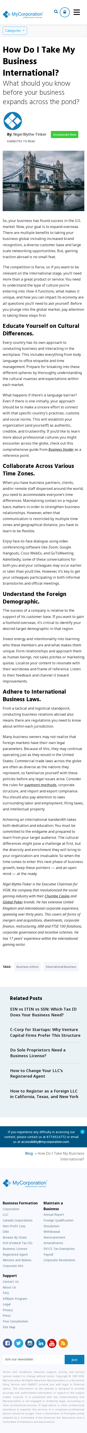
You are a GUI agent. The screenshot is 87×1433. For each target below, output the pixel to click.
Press (7, 1315)
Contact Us (11, 1281)
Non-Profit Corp (14, 1226)
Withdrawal (52, 1231)
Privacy (8, 1310)
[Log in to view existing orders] (65, 12)
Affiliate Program (15, 1298)
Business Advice (27, 967)
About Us (9, 1287)
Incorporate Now (64, 135)
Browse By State (15, 1237)
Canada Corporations (18, 1220)
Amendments (53, 1243)
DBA (6, 1231)
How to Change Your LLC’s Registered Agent (36, 1073)
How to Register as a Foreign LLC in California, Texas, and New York (44, 1093)
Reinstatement (54, 1237)
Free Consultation (15, 1321)
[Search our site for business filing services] (56, 12)
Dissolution (51, 1226)
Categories (13, 30)
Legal (6, 1304)
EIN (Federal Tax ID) (17, 1243)
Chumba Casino (57, 896)
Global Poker (13, 902)
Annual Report (54, 1214)
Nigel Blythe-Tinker (30, 134)
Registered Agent (15, 1254)
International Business (61, 967)
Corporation (11, 1209)
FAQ (6, 1293)
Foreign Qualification (58, 1220)
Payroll (48, 1254)
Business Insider (61, 449)
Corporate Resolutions (59, 1260)
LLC (5, 1214)
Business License (15, 1249)
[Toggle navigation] (76, 12)
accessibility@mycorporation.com (45, 1142)
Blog (29, 1153)
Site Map (9, 1327)
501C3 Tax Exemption (59, 1249)
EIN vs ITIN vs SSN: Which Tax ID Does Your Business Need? (43, 1011)
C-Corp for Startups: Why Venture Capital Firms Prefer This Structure (45, 1032)
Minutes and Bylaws (17, 1260)
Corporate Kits (13, 1266)
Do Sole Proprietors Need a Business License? (38, 1052)
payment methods (40, 784)
